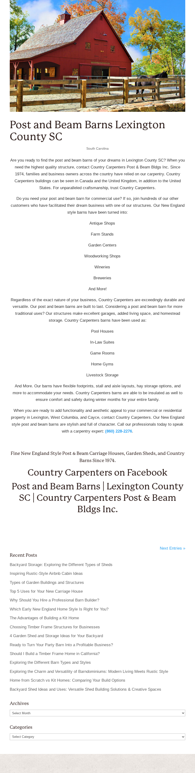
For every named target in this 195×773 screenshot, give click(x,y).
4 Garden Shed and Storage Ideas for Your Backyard (56, 636)
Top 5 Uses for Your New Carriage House (46, 591)
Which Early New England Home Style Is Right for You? (59, 609)
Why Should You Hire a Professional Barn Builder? (54, 600)
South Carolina (97, 148)
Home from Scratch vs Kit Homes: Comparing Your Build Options (67, 680)
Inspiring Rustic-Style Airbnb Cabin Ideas (46, 573)
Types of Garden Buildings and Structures (47, 582)
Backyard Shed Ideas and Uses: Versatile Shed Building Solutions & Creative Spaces (85, 689)
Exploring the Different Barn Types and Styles (50, 662)
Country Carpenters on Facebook (97, 472)
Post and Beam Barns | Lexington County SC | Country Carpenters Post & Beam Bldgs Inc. (98, 497)
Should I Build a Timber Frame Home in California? (55, 653)
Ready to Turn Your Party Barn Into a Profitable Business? (61, 645)
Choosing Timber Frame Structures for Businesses (55, 627)
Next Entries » (172, 548)
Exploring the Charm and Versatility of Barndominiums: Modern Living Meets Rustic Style (89, 671)
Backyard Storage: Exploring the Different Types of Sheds (61, 564)
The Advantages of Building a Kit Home (44, 618)
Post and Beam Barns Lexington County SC (87, 131)
